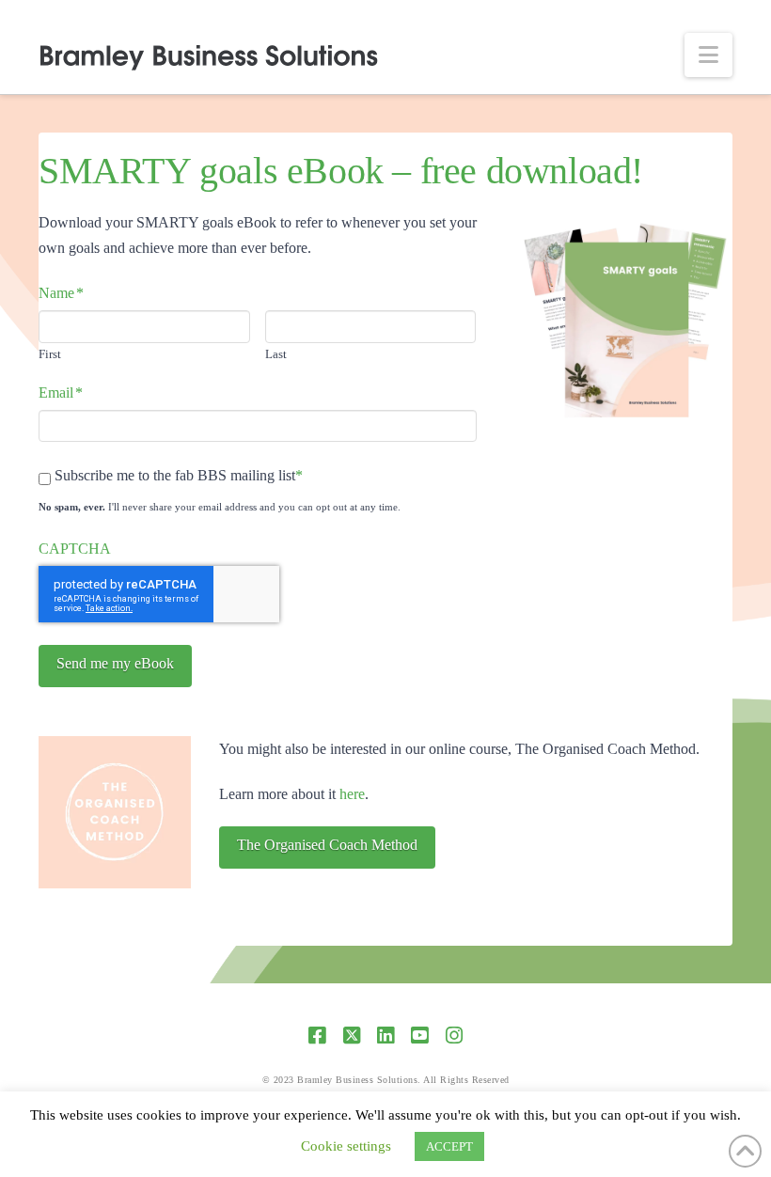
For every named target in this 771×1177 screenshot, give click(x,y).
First (50, 354)
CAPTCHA (75, 549)
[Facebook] (316, 1035)
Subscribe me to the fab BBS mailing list (175, 475)
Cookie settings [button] (346, 1145)
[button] (708, 55)
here (352, 794)
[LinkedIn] (385, 1035)
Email (61, 392)
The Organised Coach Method (327, 845)
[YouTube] (419, 1035)
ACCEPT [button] (449, 1146)
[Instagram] (454, 1035)
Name (61, 293)
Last (276, 354)
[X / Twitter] (351, 1035)
